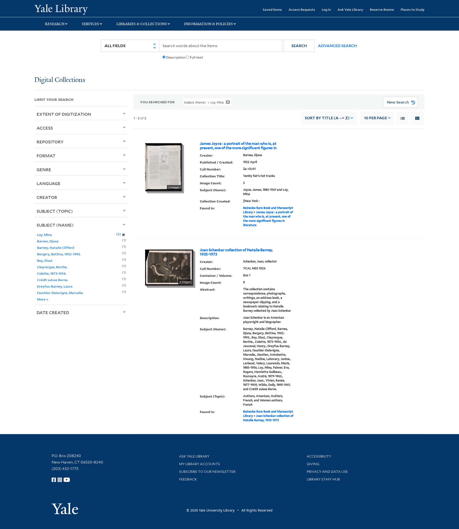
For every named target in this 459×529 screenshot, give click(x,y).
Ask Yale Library (350, 9)
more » (42, 299)
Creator (47, 197)
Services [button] (90, 24)
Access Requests (302, 9)
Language (48, 183)
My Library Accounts (199, 464)
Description (175, 57)
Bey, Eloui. (45, 260)
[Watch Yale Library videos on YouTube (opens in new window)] (67, 480)
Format (46, 155)
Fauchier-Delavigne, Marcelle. (60, 292)
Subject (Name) (55, 225)
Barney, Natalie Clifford (55, 247)
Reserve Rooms (382, 9)
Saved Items (272, 9)
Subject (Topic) (55, 211)
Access (45, 128)
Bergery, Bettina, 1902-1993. (59, 254)
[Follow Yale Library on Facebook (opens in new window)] (54, 480)
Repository (50, 142)
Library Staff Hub (323, 479)
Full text (196, 57)
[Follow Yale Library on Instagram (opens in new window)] (60, 480)
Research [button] (55, 24)
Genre (44, 169)
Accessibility (319, 456)
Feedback (188, 479)
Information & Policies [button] (208, 24)
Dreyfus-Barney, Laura (54, 286)
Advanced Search (337, 46)
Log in (326, 9)
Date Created (53, 312)
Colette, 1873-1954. (51, 273)
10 (375, 118)
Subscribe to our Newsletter (207, 472)
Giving (313, 464)
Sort (327, 118)
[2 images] (163, 166)
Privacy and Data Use (327, 472)
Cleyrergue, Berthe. (52, 267)
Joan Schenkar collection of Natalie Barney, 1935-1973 (236, 252)
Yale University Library (63, 9)
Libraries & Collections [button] (141, 24)
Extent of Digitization (64, 114)
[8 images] (169, 267)
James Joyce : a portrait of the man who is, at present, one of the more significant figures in (238, 146)
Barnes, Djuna (48, 241)
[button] (299, 46)
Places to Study (413, 9)
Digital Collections (59, 80)
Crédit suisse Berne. (52, 280)
